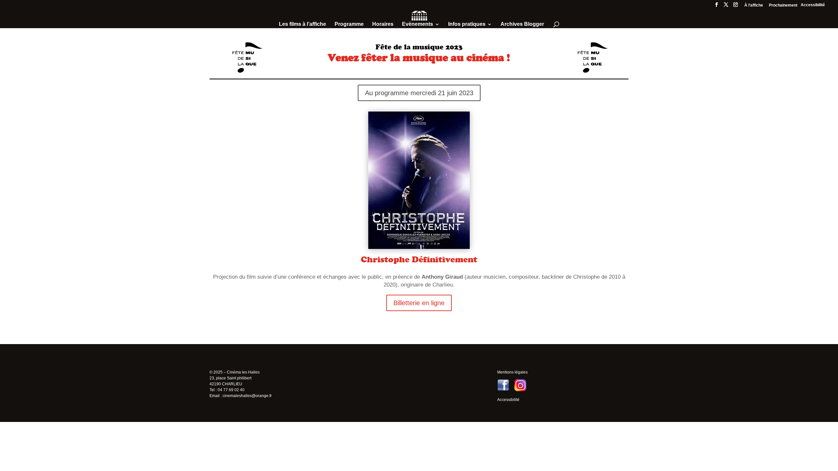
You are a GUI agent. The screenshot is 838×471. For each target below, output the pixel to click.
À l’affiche (753, 5)
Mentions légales (512, 372)
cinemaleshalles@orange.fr (247, 395)
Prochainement (783, 5)
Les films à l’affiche (302, 24)
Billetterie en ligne (419, 302)
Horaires (382, 24)
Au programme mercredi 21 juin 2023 (419, 92)
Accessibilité (813, 5)
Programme (349, 24)
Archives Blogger (522, 24)
